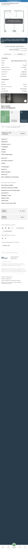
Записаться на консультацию (10, 190)
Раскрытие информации (6, 276)
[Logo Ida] (4, 258)
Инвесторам (5, 198)
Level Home (4, 200)
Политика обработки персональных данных (10, 280)
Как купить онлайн (7, 185)
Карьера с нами (6, 195)
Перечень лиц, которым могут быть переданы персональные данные (11, 283)
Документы (5, 193)
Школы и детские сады (8, 203)
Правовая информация (6, 278)
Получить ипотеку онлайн (9, 187)
